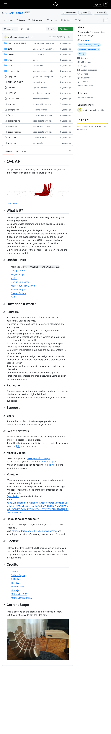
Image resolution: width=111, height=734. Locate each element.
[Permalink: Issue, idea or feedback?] (5, 519)
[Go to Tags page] (28, 29)
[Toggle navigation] (5, 4)
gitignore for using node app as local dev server (54, 76)
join (18, 446)
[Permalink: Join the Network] (5, 431)
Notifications (71, 13)
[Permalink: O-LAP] (5, 161)
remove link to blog (41, 126)
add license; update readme (45, 93)
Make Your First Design (23, 285)
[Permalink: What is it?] (5, 210)
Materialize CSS (19, 594)
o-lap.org (85, 40)
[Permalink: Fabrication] (5, 386)
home (19, 12)
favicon (11, 54)
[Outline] (69, 151)
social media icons (41, 98)
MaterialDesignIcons (21, 598)
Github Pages (18, 575)
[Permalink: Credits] (5, 564)
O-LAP (9, 12)
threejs (82, 54)
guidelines (50, 464)
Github (14, 571)
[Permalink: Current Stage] (5, 605)
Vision (14, 278)
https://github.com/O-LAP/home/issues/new (34, 531)
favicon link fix (39, 54)
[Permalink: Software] (5, 312)
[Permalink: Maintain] (5, 474)
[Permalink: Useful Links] (5, 260)
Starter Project (18, 289)
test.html (12, 137)
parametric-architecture (89, 49)
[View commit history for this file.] (69, 37)
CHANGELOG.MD (15, 82)
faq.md (11, 115)
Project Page (17, 274)
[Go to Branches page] (22, 29)
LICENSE (12, 93)
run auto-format (40, 110)
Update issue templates (43, 43)
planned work (39, 82)
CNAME (11, 87)
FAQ (13, 297)
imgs (10, 60)
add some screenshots (43, 71)
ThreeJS (15, 582)
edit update (38, 143)
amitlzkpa (12, 37)
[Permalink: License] (5, 541)
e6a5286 (52, 37)
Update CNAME (40, 87)
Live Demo (12, 203)
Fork (86, 13)
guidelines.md (14, 121)
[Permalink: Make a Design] (5, 453)
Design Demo (18, 270)
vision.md (12, 143)
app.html (12, 104)
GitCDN (15, 579)
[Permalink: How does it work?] (5, 304)
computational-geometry (89, 45)
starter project (48, 461)
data (10, 49)
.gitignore (12, 76)
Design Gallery (18, 293)
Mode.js (15, 590)
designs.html (13, 110)
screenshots (13, 71)
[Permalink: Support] (5, 408)
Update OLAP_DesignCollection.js (48, 49)
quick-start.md (14, 132)
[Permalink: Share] (5, 416)
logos (35, 60)
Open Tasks (13, 496)
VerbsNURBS (17, 586)
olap (10, 65)
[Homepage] (55, 4)
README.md (13, 98)
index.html (12, 126)
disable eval (23, 37)
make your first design (38, 458)
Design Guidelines (20, 282)
